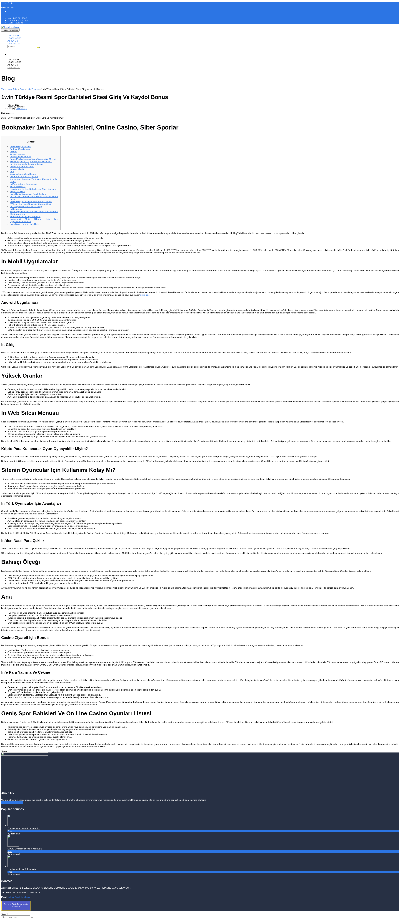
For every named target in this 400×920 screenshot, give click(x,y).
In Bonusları (16, 209)
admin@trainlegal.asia (19, 897)
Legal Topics (14, 38)
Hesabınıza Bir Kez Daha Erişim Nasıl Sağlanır (33, 189)
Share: (4, 751)
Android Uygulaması (20, 149)
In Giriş (13, 151)
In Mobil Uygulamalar (20, 146)
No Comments (7, 113)
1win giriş (145, 295)
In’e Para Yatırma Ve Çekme (24, 176)
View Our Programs (12, 802)
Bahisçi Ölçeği (17, 169)
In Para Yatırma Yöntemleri (23, 184)
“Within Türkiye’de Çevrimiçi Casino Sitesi (30, 204)
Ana (12, 171)
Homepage (14, 35)
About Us (13, 40)
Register (10, 7)
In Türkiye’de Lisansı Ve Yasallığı (26, 206)
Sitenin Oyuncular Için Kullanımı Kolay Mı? (31, 161)
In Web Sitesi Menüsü (20, 156)
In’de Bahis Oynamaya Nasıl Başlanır (28, 194)
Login (4, 7)
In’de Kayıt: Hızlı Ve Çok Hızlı (24, 224)
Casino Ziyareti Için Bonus (23, 174)
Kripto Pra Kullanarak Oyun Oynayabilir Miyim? (33, 159)
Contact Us (14, 43)
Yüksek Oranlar (17, 154)
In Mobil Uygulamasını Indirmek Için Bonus (31, 201)
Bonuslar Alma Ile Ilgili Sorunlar (25, 216)
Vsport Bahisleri (17, 191)
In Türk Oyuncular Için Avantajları (26, 164)
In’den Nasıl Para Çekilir (22, 166)
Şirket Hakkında (17, 186)
